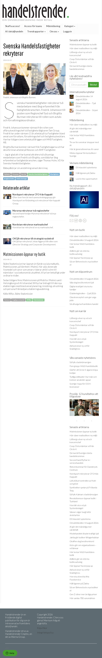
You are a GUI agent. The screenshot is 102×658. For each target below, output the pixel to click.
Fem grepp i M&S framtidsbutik (84, 366)
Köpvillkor (42, 628)
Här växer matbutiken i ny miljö (83, 48)
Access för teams (33, 26)
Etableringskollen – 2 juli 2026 (83, 293)
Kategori (69, 26)
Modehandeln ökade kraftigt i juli (84, 533)
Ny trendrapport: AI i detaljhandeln (81, 187)
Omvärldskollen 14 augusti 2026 (84, 240)
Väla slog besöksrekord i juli (82, 282)
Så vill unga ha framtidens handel (84, 304)
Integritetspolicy (45, 632)
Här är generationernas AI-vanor (84, 149)
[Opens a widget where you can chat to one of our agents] (10, 653)
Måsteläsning (53, 26)
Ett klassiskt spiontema (86, 167)
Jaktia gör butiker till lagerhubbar (84, 537)
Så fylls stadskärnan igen (80, 362)
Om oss (54, 31)
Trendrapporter (35, 31)
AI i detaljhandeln (14, 31)
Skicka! (93, 84)
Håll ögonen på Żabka (85, 173)
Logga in (67, 31)
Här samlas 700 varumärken (82, 598)
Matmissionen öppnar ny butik (83, 44)
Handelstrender (51, 12)
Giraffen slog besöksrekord (82, 541)
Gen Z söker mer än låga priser (83, 594)
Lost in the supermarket (86, 178)
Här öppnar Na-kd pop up (81, 257)
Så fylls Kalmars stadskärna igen (84, 494)
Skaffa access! (12, 26)
